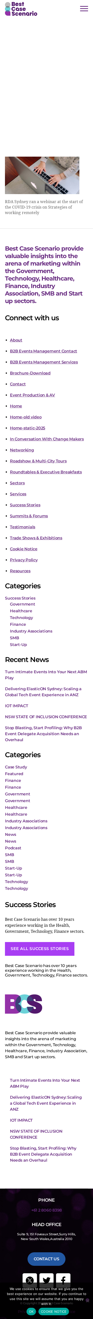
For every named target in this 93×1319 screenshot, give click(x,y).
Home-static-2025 (27, 428)
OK (31, 1312)
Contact (18, 384)
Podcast (13, 848)
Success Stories (25, 505)
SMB (14, 638)
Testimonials (22, 527)
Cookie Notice (23, 549)
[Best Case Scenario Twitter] (30, 1280)
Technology (21, 617)
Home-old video (26, 417)
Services (18, 494)
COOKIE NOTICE (53, 1312)
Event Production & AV (32, 395)
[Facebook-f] (63, 1280)
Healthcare (21, 611)
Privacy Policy (24, 560)
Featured (14, 773)
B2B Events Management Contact (43, 351)
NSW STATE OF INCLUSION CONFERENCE (46, 716)
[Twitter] (46, 1280)
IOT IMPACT (16, 705)
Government (22, 604)
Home (16, 406)
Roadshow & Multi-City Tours (38, 461)
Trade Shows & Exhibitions (36, 538)
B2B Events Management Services (44, 362)
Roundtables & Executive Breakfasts (46, 472)
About (16, 340)
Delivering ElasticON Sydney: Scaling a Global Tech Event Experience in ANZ (46, 1103)
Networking (22, 450)
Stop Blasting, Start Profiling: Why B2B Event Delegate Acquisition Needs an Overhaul (43, 733)
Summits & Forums (29, 516)
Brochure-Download (30, 373)
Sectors (17, 483)
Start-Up (18, 644)
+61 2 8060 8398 (46, 1210)
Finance (18, 624)
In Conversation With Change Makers (47, 439)
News (10, 834)
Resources (20, 571)
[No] (87, 1300)
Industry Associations (31, 631)
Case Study (16, 767)
